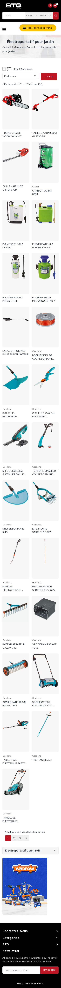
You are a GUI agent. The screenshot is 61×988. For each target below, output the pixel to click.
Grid (4, 69)
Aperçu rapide (24, 94)
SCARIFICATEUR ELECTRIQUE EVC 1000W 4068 (42, 705)
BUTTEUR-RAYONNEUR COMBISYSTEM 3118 (13, 416)
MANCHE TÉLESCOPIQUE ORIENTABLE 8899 (13, 590)
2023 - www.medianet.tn (30, 983)
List (9, 69)
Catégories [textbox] (32, 15)
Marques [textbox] (44, 15)
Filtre (49, 76)
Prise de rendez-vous (39, 27)
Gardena (36, 351)
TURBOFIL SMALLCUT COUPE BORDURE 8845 (45, 474)
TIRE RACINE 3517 (42, 759)
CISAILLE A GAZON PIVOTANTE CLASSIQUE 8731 (43, 416)
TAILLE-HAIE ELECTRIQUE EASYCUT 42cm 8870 (15, 763)
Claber (35, 186)
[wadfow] (24, 886)
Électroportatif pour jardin (23, 850)
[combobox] (32, 15)
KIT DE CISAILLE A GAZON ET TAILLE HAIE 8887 (13, 474)
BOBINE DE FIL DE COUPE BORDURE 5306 (42, 359)
